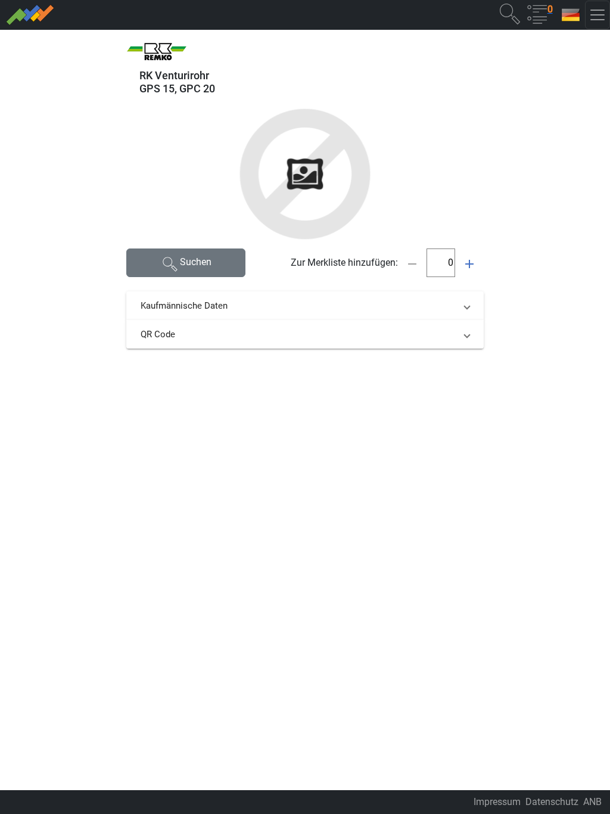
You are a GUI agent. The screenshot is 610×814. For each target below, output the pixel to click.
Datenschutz (551, 801)
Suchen (195, 262)
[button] (510, 13)
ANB (592, 801)
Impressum (497, 801)
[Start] (147, 15)
